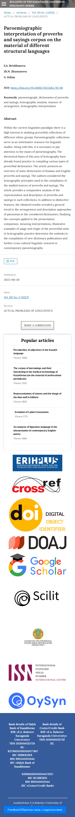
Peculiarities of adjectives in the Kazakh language (35, 352)
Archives (21, 12)
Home (7, 12)
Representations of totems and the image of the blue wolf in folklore (37, 395)
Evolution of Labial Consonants (32, 412)
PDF (12, 261)
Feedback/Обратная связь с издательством (35, 809)
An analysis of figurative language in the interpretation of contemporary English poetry (35, 430)
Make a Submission (37, 325)
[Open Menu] (4, 4)
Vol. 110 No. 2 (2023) (43, 12)
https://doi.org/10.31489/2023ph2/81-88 (37, 88)
